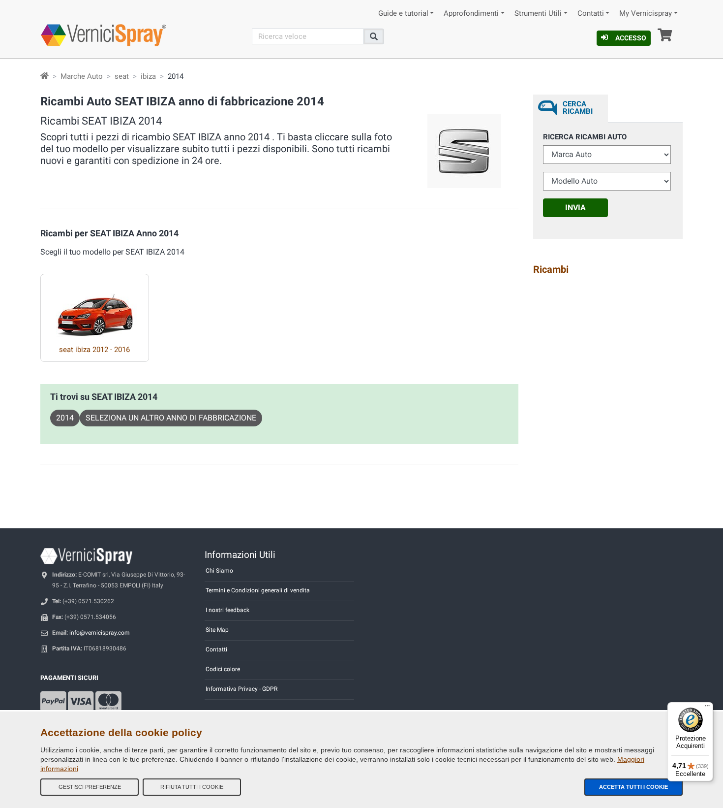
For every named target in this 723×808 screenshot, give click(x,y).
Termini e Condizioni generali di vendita (258, 590)
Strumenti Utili (538, 13)
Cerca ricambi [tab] (578, 107)
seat (122, 76)
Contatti (590, 13)
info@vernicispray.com (99, 632)
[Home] (44, 76)
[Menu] (707, 708)
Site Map (217, 629)
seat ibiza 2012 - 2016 (94, 349)
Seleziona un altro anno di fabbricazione (171, 417)
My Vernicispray (645, 13)
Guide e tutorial (403, 13)
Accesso (630, 38)
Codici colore (223, 669)
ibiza (148, 76)
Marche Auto (81, 76)
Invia (575, 207)
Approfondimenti (471, 13)
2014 (65, 417)
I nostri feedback (227, 610)
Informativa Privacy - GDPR (241, 688)
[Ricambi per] (95, 305)
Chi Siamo (219, 570)
